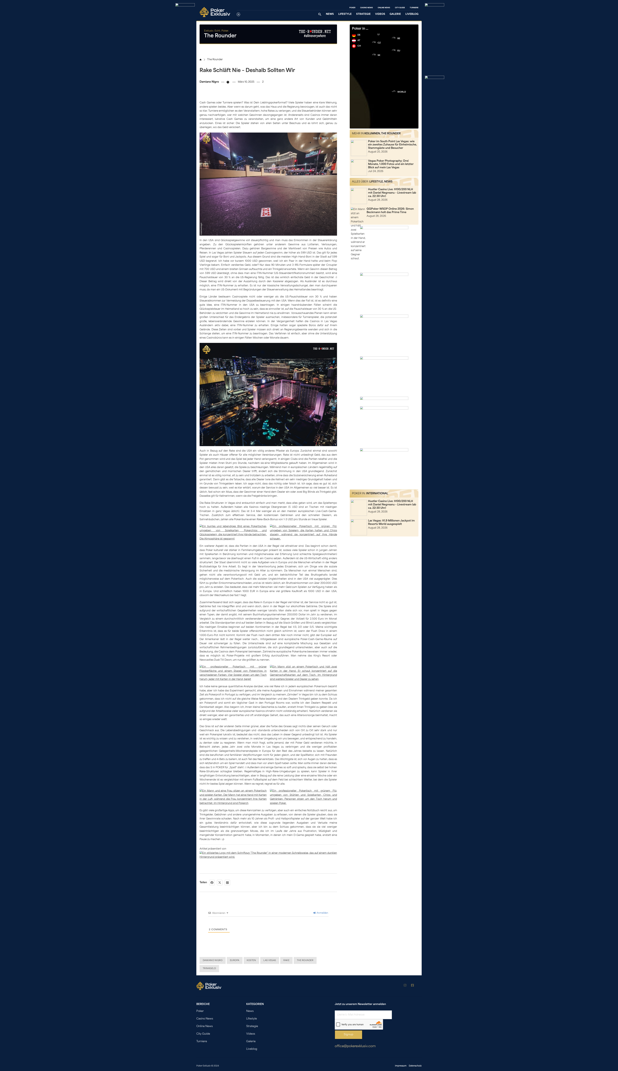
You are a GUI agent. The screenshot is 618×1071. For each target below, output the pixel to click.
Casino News (366, 8)
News (330, 14)
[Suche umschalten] (320, 14)
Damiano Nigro (213, 960)
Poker (352, 8)
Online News (384, 8)
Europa (234, 960)
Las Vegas (269, 960)
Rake (286, 960)
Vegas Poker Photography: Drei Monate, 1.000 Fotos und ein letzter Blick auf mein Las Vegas (391, 164)
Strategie (363, 14)
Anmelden (322, 913)
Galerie (395, 14)
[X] (219, 882)
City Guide (400, 8)
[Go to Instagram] (405, 986)
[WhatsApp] (227, 882)
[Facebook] (212, 882)
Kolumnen (372, 133)
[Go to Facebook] (412, 986)
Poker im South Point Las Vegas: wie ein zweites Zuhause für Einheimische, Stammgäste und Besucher (392, 145)
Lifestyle (345, 14)
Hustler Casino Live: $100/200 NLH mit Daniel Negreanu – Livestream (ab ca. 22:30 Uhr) (392, 193)
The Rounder (215, 59)
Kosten (251, 960)
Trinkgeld (209, 968)
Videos (380, 14)
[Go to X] (420, 986)
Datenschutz (415, 1066)
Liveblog (411, 14)
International (377, 493)
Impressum (401, 1066)
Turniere (414, 8)
